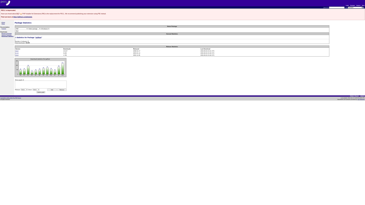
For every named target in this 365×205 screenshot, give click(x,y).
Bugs (363, 5)
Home (3, 22)
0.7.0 (16, 53)
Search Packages (7, 35)
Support (358, 5)
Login (347, 5)
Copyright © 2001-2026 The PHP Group (10, 98)
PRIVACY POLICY (354, 96)
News (3, 24)
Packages (352, 5)
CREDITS (362, 96)
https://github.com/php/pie (22, 17)
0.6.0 (16, 55)
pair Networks (361, 99)
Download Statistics (8, 36)
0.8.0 (16, 51)
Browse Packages (7, 33)
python (38, 37)
